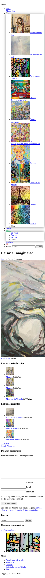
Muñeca (9, 377)
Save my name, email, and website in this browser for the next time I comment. (22, 497)
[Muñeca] (10, 375)
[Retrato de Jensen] (10, 437)
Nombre (29, 482)
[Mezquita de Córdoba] (10, 397)
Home (3, 259)
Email (28, 487)
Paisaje (5, 444)
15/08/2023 (5, 358)
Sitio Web (30, 492)
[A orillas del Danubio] (10, 415)
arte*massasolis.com (9, 530)
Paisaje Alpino (8, 446)
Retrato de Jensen (13, 439)
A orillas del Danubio (14, 417)
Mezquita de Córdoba (14, 399)
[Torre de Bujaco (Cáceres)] (23, 551)
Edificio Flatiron (12, 428)
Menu (3, 4)
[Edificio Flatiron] (10, 426)
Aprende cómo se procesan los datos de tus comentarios (21, 509)
